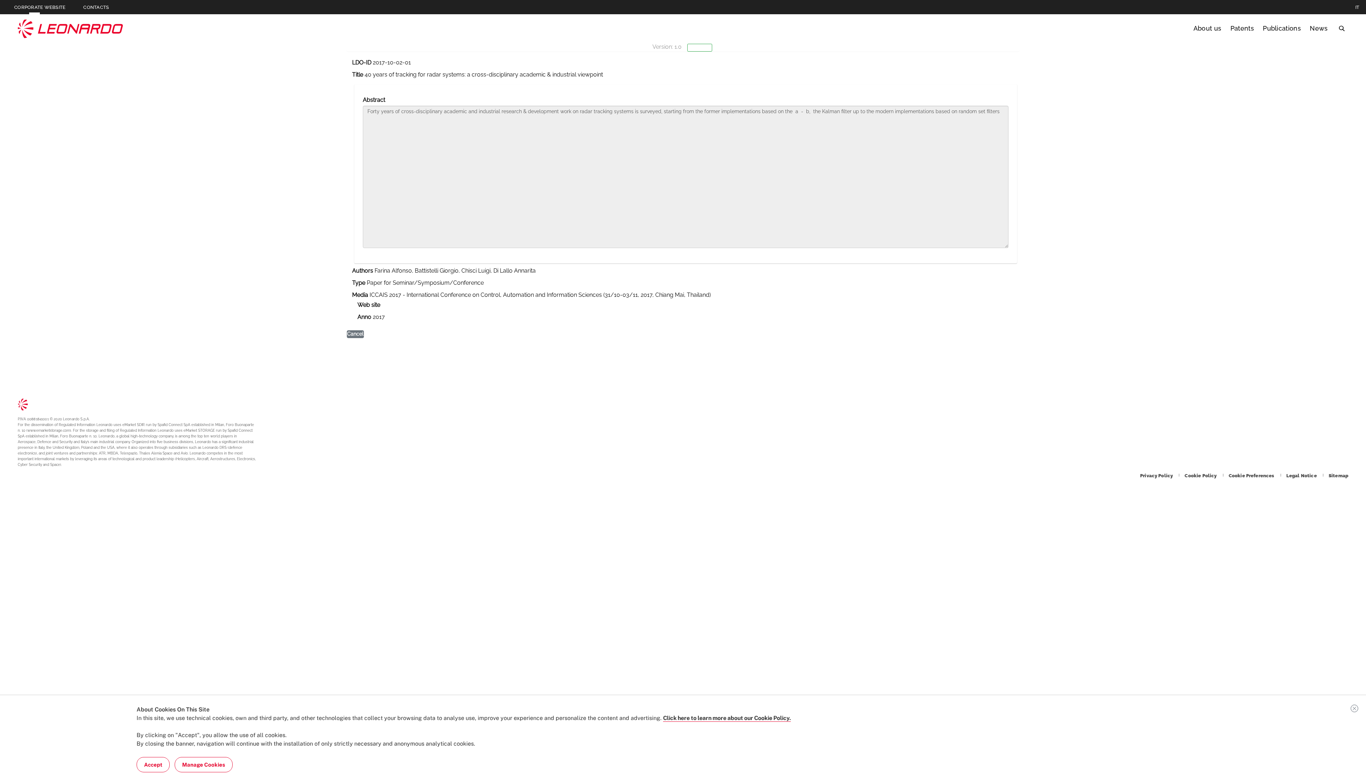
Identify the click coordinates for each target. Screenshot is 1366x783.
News (1319, 28)
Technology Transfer (70, 28)
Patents (1242, 28)
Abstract (374, 99)
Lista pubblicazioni (39, 79)
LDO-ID (361, 62)
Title (357, 74)
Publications (1282, 28)
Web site (369, 304)
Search (1341, 28)
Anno (364, 317)
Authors (362, 270)
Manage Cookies (203, 765)
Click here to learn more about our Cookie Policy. (727, 718)
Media (360, 294)
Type (358, 282)
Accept (153, 765)
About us (1207, 28)
